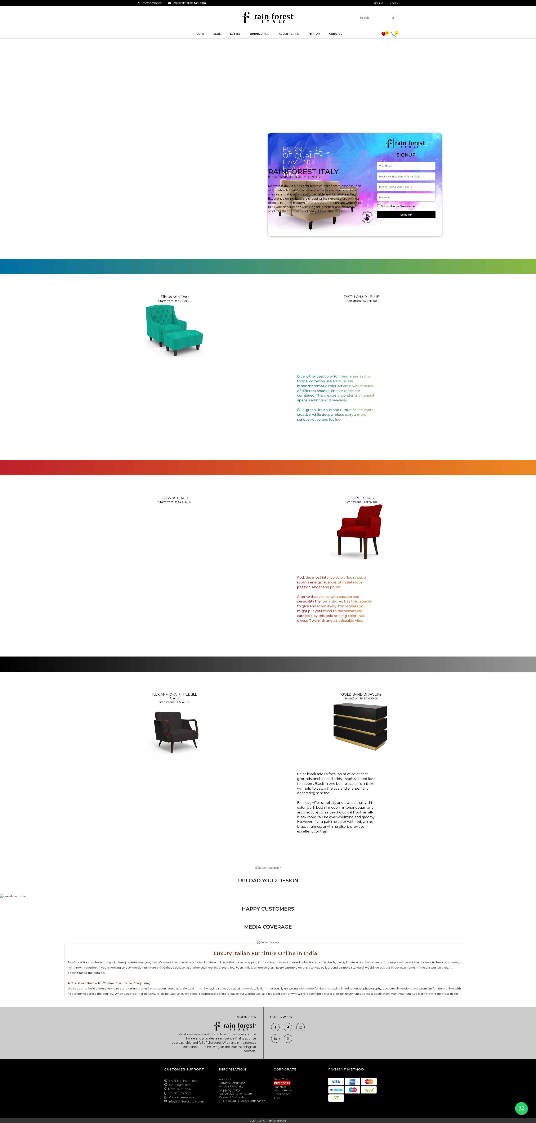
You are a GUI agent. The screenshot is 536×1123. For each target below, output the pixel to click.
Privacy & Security (231, 1086)
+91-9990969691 (151, 3)
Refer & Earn (282, 1094)
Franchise (280, 1086)
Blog (277, 1097)
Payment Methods (231, 1097)
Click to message (182, 1097)
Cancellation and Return (235, 1093)
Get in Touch (282, 1079)
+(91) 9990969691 (179, 1093)
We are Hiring (283, 1090)
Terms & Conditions (232, 1082)
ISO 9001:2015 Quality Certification (242, 1100)
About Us (225, 1079)
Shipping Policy (229, 1090)
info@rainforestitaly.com (189, 2)
